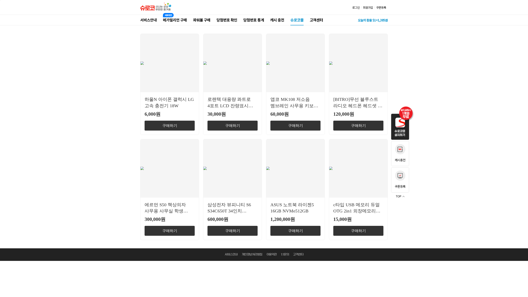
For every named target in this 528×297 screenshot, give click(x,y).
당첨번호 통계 (253, 19)
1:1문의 (285, 254)
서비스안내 (148, 19)
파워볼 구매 (201, 19)
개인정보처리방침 (252, 254)
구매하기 (169, 126)
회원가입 (368, 7)
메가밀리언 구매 (175, 19)
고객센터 (316, 19)
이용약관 (271, 254)
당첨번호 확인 (227, 19)
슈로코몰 (297, 19)
